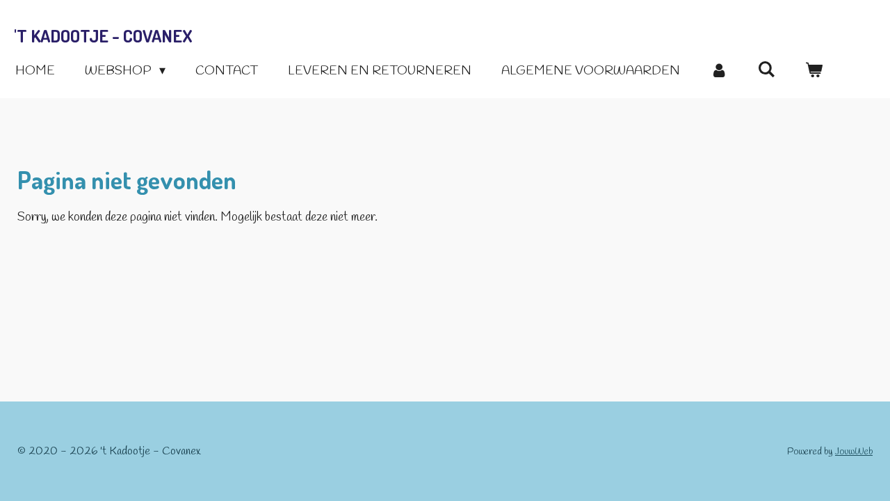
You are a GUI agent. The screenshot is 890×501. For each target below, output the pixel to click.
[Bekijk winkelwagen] (813, 71)
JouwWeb (854, 452)
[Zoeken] (765, 70)
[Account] (718, 71)
